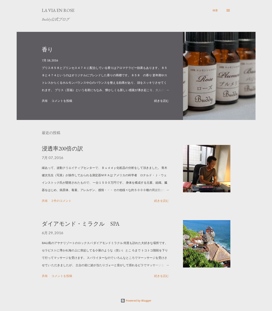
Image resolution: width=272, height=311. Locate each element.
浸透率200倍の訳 (62, 148)
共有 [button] (45, 100)
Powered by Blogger (138, 300)
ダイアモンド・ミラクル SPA (81, 223)
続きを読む (161, 100)
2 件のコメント (61, 200)
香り (47, 49)
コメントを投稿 (61, 100)
